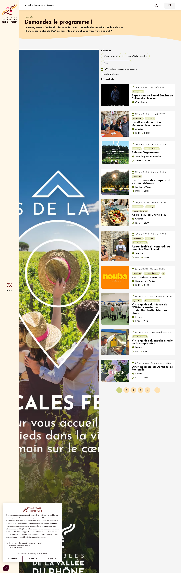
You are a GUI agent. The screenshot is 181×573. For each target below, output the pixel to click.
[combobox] (111, 56)
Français (169, 6)
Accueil (27, 5)
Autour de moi (111, 74)
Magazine (38, 5)
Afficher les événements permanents (120, 69)
